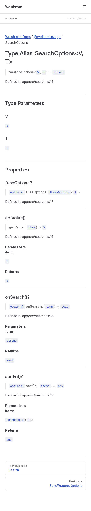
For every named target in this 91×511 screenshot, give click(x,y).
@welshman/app (47, 37)
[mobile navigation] (84, 6)
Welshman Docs (18, 37)
